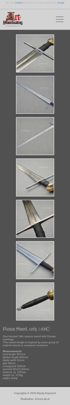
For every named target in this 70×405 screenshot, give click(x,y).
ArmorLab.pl (42, 398)
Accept (60, 2)
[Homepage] (12, 19)
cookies (19, 2)
